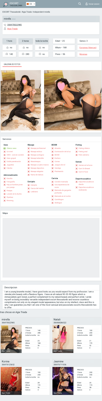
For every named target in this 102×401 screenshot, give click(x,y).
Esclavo (58, 158)
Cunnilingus (59, 199)
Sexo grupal (11, 158)
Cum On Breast (84, 168)
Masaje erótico (36, 152)
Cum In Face (83, 172)
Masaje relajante (37, 171)
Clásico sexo (11, 148)
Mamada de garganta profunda (63, 191)
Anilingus (58, 203)
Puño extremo (84, 155)
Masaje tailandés (37, 158)
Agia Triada (27, 12)
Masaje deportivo (37, 168)
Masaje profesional (38, 148)
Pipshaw (10, 197)
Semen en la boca (85, 165)
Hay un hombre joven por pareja (15, 186)
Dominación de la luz (63, 152)
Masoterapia (35, 161)
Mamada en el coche (63, 196)
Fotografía (11, 182)
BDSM (57, 155)
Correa (57, 161)
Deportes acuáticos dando (86, 183)
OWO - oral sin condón (15, 155)
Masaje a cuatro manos (40, 165)
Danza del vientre (37, 188)
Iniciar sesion (94, 4)
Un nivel (10, 152)
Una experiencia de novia (62, 186)
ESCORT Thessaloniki (11, 12)
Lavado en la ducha (14, 194)
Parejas (9, 191)
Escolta (9, 178)
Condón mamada (61, 182)
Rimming (10, 200)
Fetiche (9, 168)
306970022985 (14, 25)
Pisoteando (59, 171)
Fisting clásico (84, 148)
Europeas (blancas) (88, 47)
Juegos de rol (60, 165)
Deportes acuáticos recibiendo (86, 188)
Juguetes (10, 165)
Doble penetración (14, 161)
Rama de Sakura (37, 175)
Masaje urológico (37, 155)
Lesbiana (34, 192)
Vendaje (58, 168)
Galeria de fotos (12, 64)
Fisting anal (83, 152)
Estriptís (34, 185)
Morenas (83, 54)
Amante (58, 148)
